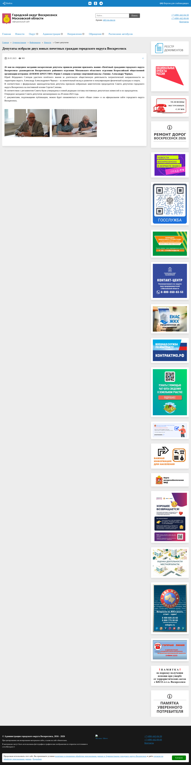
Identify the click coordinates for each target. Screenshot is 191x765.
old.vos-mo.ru (109, 20)
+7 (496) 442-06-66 (180, 18)
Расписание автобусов (121, 34)
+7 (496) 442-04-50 (180, 15)
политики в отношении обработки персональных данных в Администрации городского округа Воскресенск (100, 756)
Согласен (179, 758)
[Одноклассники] (95, 3)
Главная (6, 34)
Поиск (134, 15)
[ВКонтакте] (90, 3)
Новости (19, 34)
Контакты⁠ (184, 22)
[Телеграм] (101, 3)
